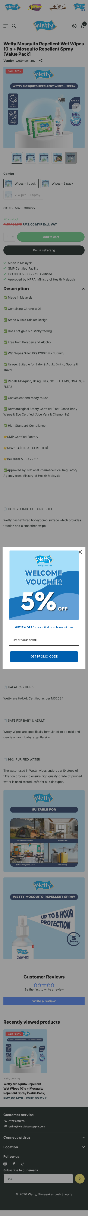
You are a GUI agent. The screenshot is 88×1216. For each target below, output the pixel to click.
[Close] (80, 552)
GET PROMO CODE (44, 656)
